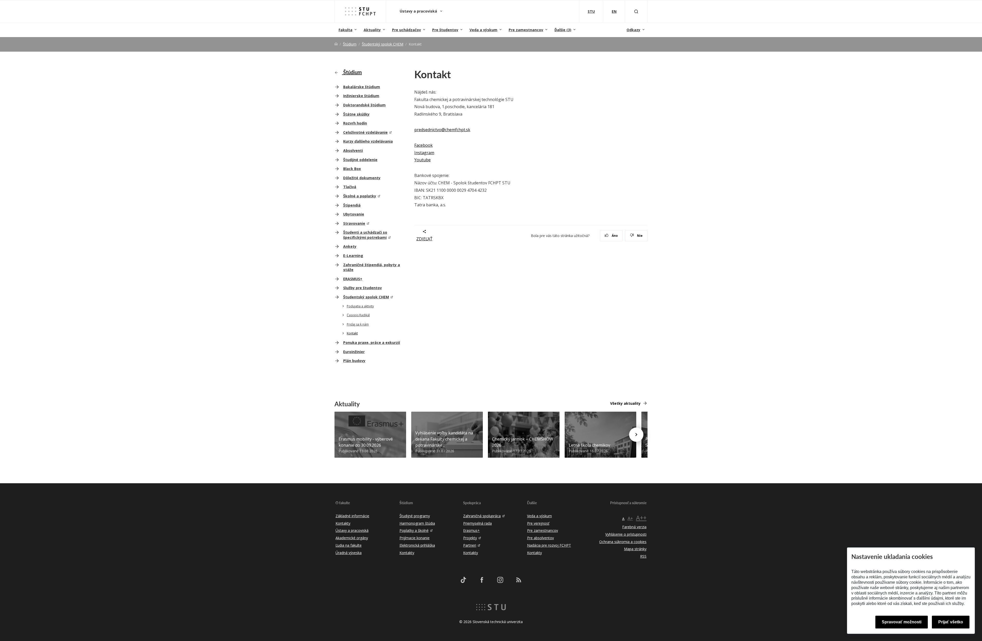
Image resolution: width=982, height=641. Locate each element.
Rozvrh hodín (355, 123)
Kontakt (352, 333)
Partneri (469, 545)
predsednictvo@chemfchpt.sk (442, 129)
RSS (643, 556)
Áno (614, 235)
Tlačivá (349, 186)
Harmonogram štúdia (417, 523)
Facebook (423, 145)
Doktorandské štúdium (364, 105)
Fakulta (345, 29)
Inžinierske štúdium (361, 95)
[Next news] (636, 435)
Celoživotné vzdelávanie (365, 132)
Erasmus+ (471, 530)
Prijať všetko (950, 622)
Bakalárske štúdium (361, 86)
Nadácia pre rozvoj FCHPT (549, 545)
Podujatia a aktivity (360, 306)
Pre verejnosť (538, 523)
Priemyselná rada (477, 523)
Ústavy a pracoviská (419, 11)
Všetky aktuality (625, 403)
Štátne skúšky (356, 114)
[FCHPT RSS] (518, 580)
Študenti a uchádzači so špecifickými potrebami (365, 235)
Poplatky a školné (414, 530)
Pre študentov (445, 29)
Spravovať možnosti (901, 622)
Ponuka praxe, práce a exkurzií (371, 342)
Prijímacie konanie (414, 537)
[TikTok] (463, 580)
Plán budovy (354, 360)
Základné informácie (352, 515)
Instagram (424, 152)
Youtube (422, 160)
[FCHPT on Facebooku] (481, 580)
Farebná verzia (634, 526)
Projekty (470, 537)
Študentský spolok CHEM (382, 44)
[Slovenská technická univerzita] (491, 607)
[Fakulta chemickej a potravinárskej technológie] (360, 11)
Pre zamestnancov (526, 29)
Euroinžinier (354, 351)
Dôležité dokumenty (362, 177)
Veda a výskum (483, 29)
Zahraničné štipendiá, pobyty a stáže (371, 267)
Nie (639, 235)
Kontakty (343, 523)
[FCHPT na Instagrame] (500, 580)
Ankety (349, 246)
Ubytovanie (353, 214)
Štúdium (349, 44)
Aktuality (372, 29)
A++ (641, 517)
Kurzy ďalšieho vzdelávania (368, 141)
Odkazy (633, 29)
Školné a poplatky (359, 196)
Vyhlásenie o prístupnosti (625, 534)
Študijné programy (414, 515)
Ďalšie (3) (562, 29)
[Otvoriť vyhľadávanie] (636, 11)
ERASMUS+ (352, 278)
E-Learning (353, 255)
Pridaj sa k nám (358, 324)
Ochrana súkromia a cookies (622, 541)
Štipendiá (352, 205)
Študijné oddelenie (360, 159)
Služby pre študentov (362, 287)
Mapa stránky (635, 548)
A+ (630, 518)
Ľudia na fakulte (349, 545)
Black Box (352, 168)
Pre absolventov (540, 537)
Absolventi (353, 150)
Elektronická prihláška (417, 545)
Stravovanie (354, 223)
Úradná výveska (349, 552)
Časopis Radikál (358, 315)
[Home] (336, 44)
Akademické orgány (352, 537)
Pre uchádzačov (406, 29)
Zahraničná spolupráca (482, 515)
